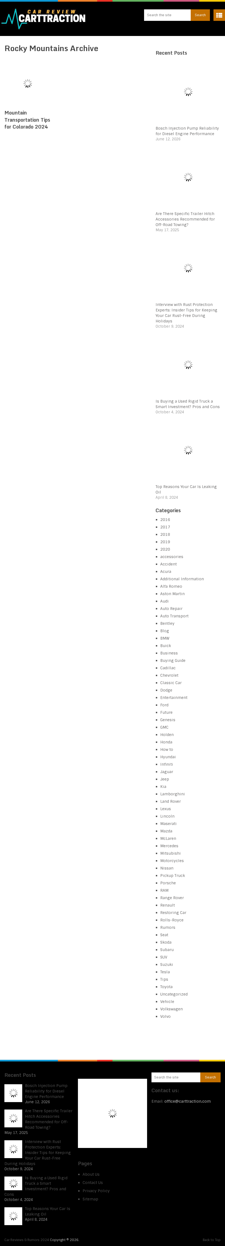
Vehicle (167, 1001)
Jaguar (166, 771)
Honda (166, 742)
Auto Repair (171, 608)
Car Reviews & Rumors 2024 (26, 1240)
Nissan (166, 868)
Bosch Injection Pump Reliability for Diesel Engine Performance (46, 1091)
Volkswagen (171, 1009)
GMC (164, 727)
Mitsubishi (170, 853)
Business (169, 653)
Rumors (167, 927)
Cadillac (168, 667)
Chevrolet (169, 675)
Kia (163, 786)
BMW (164, 638)
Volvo (165, 1016)
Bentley (167, 623)
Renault (167, 905)
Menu (219, 15)
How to (166, 749)
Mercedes (169, 845)
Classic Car (171, 682)
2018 (165, 534)
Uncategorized (174, 994)
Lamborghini (172, 793)
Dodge (166, 690)
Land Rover (170, 801)
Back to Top (212, 1240)
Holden (167, 734)
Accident (168, 564)
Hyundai (168, 756)
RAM (164, 890)
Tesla (165, 971)
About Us (91, 1174)
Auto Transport (174, 616)
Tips (164, 979)
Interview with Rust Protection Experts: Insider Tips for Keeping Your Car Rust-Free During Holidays (37, 1152)
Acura (165, 571)
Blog (164, 630)
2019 (165, 541)
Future (166, 712)
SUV (163, 957)
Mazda (166, 831)
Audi (164, 601)
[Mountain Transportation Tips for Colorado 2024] (27, 83)
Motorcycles (172, 860)
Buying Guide (172, 660)
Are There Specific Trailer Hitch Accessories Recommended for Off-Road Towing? (185, 219)
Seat (164, 934)
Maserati (168, 823)
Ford (164, 705)
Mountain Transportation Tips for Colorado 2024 (27, 119)
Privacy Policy (96, 1190)
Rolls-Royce (172, 920)
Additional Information (182, 578)
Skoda (165, 942)
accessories (171, 556)
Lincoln (167, 816)
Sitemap (90, 1199)
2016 (165, 519)
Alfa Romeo (171, 586)
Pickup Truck (172, 875)
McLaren (168, 838)
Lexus (165, 808)
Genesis (167, 719)
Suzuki (166, 964)
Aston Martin (172, 593)
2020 (165, 549)
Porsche (168, 882)
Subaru (167, 949)
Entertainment (173, 697)
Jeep (164, 779)
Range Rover (172, 897)
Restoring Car (173, 912)
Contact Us (93, 1182)
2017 (165, 527)
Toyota (166, 986)
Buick (165, 645)
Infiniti (166, 764)
